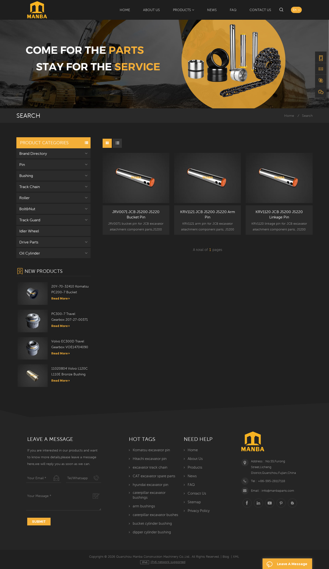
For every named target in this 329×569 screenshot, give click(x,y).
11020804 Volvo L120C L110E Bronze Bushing (69, 371)
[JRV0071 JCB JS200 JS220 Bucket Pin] (136, 178)
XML (236, 556)
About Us (151, 10)
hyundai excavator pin (150, 485)
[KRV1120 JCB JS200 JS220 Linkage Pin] (279, 178)
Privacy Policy (199, 511)
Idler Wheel (29, 231)
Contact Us (260, 10)
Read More (59, 298)
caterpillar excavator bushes (155, 515)
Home (125, 10)
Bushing (26, 175)
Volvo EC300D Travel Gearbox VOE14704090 (69, 344)
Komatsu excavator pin (151, 450)
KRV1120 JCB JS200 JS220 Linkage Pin (279, 214)
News (212, 10)
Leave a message (292, 564)
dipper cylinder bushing (152, 532)
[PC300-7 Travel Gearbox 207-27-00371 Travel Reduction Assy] (33, 320)
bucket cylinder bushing (152, 523)
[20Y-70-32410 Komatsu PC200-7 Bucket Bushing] (33, 293)
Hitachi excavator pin (150, 459)
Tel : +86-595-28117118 (268, 481)
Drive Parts (28, 242)
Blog (226, 556)
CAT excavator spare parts (154, 476)
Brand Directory (33, 153)
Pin (22, 164)
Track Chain (29, 186)
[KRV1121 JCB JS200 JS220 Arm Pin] (207, 178)
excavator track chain (150, 467)
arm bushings (144, 506)
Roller (24, 198)
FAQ (233, 10)
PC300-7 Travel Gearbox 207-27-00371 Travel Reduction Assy (69, 317)
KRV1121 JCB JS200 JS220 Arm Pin (207, 214)
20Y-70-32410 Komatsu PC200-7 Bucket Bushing (70, 289)
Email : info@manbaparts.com (272, 490)
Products (182, 10)
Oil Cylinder (29, 253)
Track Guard (29, 220)
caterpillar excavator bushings (149, 495)
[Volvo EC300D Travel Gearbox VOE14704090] (33, 348)
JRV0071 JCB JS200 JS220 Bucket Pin (135, 214)
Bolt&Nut (27, 209)
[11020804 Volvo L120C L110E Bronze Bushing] (33, 375)
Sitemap (194, 502)
